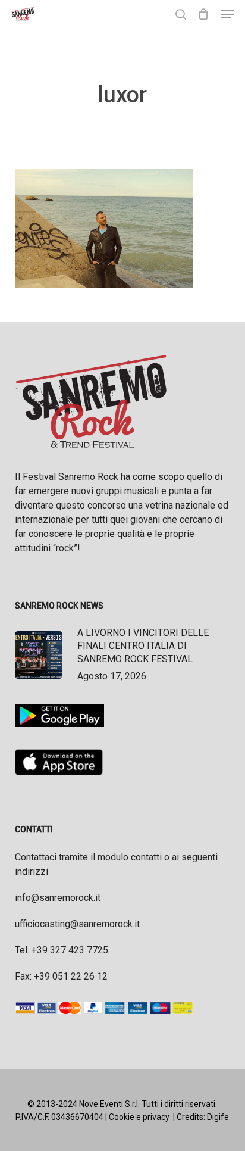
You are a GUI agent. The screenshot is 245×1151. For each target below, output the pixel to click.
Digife (218, 1117)
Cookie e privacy (139, 1117)
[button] (227, 14)
